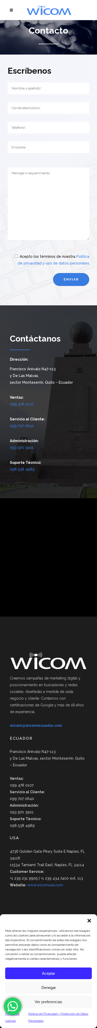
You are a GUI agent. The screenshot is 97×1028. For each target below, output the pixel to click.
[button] (89, 920)
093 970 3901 (22, 447)
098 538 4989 (22, 469)
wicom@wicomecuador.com (36, 725)
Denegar (48, 987)
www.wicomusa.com (45, 885)
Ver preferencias (48, 1002)
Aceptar (48, 973)
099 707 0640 (22, 426)
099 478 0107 (22, 404)
